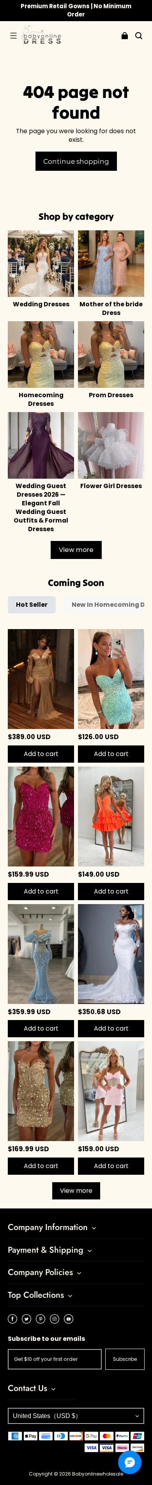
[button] (13, 35)
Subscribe (125, 1359)
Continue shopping (76, 161)
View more (76, 549)
